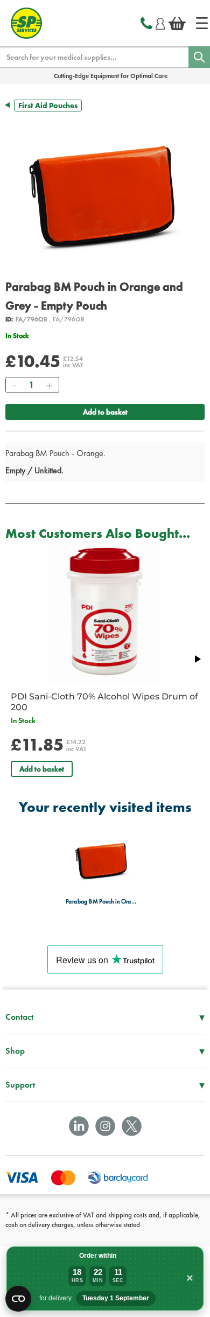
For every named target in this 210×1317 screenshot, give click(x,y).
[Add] (49, 385)
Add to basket (105, 412)
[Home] (201, 23)
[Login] (160, 22)
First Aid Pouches (48, 105)
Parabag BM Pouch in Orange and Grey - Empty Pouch (102, 902)
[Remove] (14, 385)
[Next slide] (197, 659)
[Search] (199, 57)
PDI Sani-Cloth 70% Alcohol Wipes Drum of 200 (104, 701)
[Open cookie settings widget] (18, 1299)
